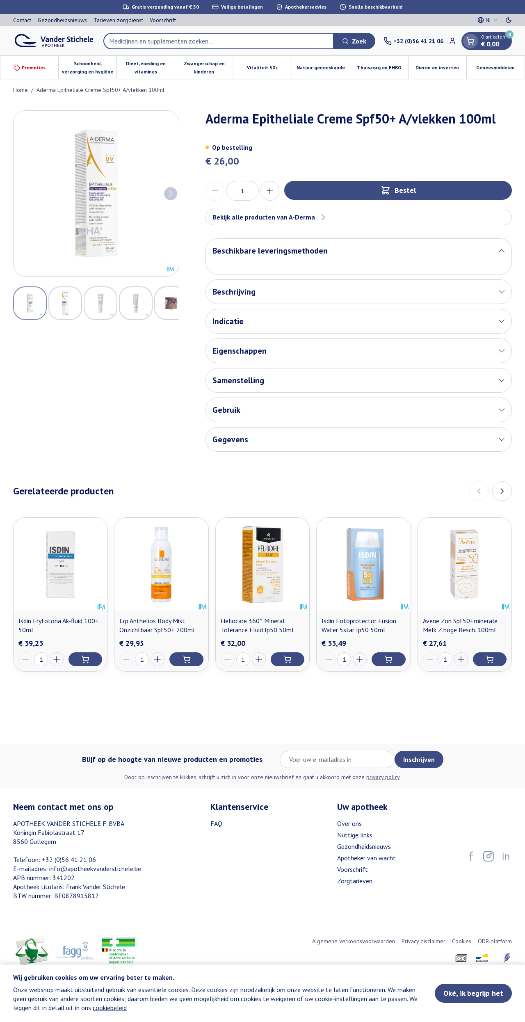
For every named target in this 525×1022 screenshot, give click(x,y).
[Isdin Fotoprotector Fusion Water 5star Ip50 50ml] (363, 564)
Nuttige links (354, 835)
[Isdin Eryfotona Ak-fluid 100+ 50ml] (60, 564)
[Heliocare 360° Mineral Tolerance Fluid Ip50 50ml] (262, 564)
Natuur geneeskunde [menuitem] (323, 69)
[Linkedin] (506, 856)
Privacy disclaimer (423, 941)
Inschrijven (419, 759)
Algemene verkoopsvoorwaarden (353, 941)
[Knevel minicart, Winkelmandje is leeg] (470, 41)
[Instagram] (488, 856)
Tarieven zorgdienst (118, 20)
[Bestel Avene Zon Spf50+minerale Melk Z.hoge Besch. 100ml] (490, 659)
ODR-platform (495, 941)
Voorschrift (163, 20)
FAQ (216, 823)
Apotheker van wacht (366, 858)
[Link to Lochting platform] (507, 958)
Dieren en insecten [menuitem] (440, 69)
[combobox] (218, 41)
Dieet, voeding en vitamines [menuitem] (150, 67)
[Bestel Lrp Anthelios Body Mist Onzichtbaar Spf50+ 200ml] (186, 659)
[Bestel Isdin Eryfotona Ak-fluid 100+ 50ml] (85, 659)
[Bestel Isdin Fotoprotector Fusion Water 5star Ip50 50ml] (388, 659)
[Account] (452, 41)
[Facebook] (471, 856)
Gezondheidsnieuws (62, 20)
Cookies (461, 941)
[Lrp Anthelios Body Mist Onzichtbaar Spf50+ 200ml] (161, 564)
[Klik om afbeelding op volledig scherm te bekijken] (96, 193)
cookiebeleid (110, 1008)
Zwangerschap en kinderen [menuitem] (208, 67)
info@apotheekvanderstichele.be (95, 868)
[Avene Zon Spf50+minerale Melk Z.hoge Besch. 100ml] (464, 564)
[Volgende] (170, 193)
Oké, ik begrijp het (473, 993)
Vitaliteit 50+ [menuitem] (269, 69)
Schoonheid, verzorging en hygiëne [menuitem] (89, 67)
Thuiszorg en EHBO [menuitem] (382, 69)
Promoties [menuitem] (34, 67)
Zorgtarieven (354, 881)
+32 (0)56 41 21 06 (69, 859)
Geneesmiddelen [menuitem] (500, 69)
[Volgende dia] (502, 491)
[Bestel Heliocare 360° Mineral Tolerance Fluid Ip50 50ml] (287, 659)
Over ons (349, 823)
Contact (22, 20)
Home (20, 90)
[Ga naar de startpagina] (54, 41)
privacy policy (382, 777)
